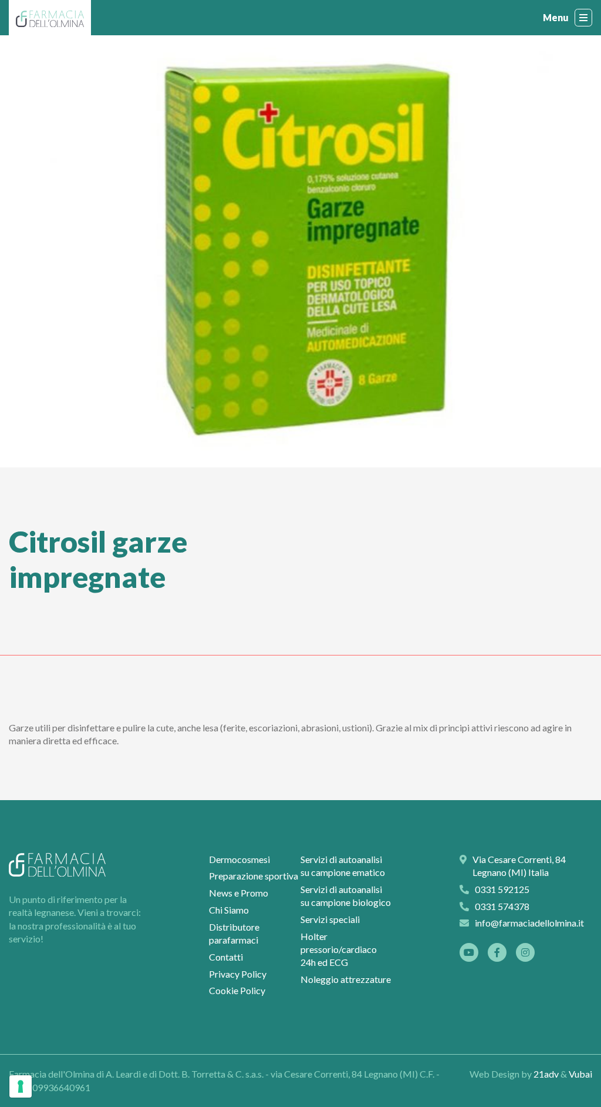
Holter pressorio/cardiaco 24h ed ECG (338, 949)
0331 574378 (502, 906)
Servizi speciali (330, 919)
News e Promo (238, 892)
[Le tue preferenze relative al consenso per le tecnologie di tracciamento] (20, 1086)
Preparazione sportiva (253, 875)
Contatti (226, 956)
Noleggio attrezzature (345, 979)
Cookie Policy (237, 990)
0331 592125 (307, 1074)
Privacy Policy (237, 973)
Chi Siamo (229, 909)
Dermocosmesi (239, 859)
